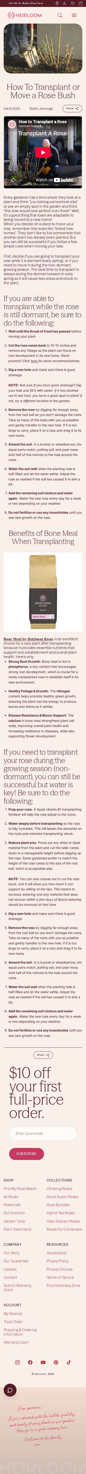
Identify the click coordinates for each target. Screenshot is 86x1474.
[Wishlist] (72, 3)
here (34, 361)
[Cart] (80, 3)
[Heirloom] (24, 15)
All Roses (11, 1196)
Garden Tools (14, 1221)
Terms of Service (60, 1277)
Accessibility (57, 1253)
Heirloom (40, 1374)
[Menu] (74, 15)
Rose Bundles (58, 1205)
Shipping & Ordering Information (20, 1332)
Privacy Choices (60, 1269)
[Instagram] (17, 1362)
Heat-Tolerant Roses (63, 1221)
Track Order (13, 1321)
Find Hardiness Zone (63, 1285)
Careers (10, 1269)
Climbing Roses (59, 1188)
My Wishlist (13, 1313)
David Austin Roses (62, 1196)
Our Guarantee (16, 1261)
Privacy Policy (58, 1261)
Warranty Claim (16, 1342)
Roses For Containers (64, 1229)
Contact (10, 1277)
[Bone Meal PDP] (43, 592)
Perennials (12, 1205)
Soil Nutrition (14, 1213)
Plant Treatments (18, 1229)
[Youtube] (43, 1362)
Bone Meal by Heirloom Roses (28, 639)
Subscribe (27, 1154)
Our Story (11, 1253)
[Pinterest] (56, 1362)
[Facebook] (30, 1362)
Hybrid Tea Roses (61, 1213)
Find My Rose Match (20, 1188)
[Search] (60, 15)
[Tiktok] (69, 1362)
